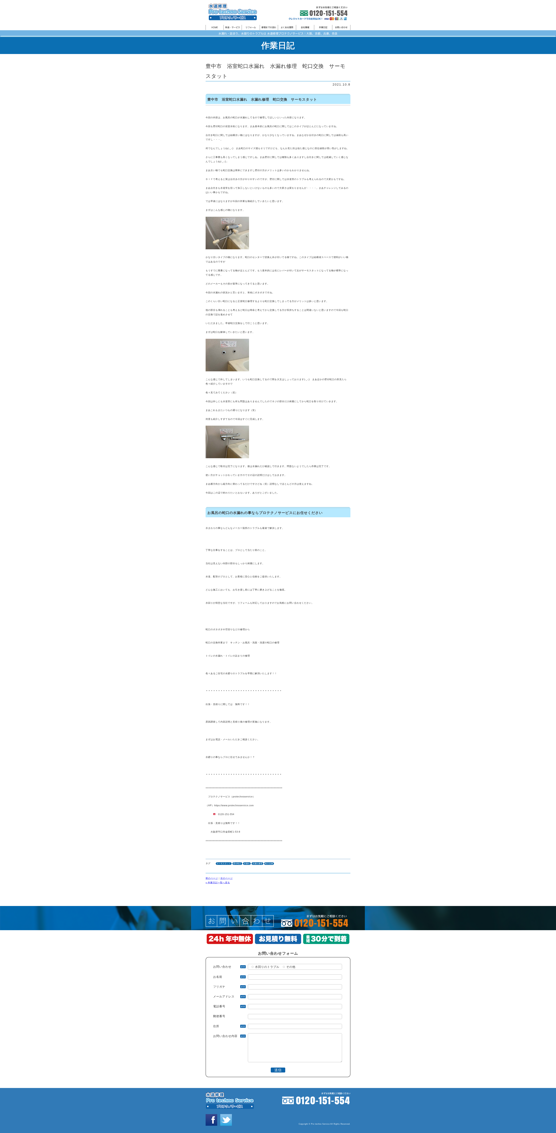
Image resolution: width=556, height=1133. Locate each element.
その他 (290, 966)
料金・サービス (232, 27)
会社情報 (305, 27)
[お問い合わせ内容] (277, 1061)
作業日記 (323, 27)
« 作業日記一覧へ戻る (218, 882)
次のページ (226, 878)
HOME (214, 27)
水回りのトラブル (267, 966)
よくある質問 (287, 27)
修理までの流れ (268, 27)
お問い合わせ (341, 27)
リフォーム (251, 27)
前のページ (212, 878)
